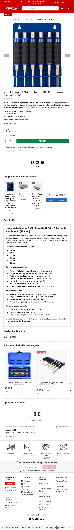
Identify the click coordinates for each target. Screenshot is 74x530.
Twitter (33, 519)
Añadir (42, 141)
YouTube (38, 519)
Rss (35, 519)
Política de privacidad (45, 502)
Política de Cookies (44, 504)
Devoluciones (42, 494)
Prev (6, 55)
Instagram (44, 519)
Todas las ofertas (61, 481)
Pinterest (42, 162)
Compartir (32, 162)
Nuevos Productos (61, 484)
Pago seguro (42, 486)
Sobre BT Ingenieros (44, 483)
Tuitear (37, 162)
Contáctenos (60, 487)
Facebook (30, 519)
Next (67, 55)
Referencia (8, 124)
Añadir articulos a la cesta (57, 200)
